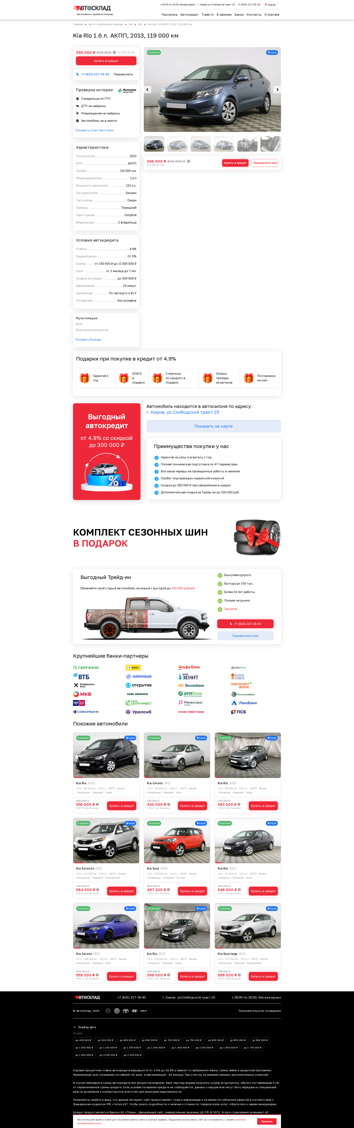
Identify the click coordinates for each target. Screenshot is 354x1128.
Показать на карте (214, 426)
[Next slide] (277, 89)
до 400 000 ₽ (83, 1040)
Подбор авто (84, 1027)
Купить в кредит (235, 162)
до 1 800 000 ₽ (84, 1054)
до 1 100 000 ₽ (108, 1047)
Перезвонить (123, 74)
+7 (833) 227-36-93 (249, 4)
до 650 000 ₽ (150, 1040)
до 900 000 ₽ (260, 1040)
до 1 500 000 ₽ (204, 1047)
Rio (140, 24)
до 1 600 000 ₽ (228, 1047)
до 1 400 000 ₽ (180, 1047)
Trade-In (208, 14)
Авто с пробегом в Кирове (105, 24)
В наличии (224, 14)
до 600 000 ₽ (128, 1040)
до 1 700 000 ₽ (252, 1047)
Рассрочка (169, 14)
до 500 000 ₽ (106, 1040)
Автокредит (189, 14)
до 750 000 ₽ (194, 1040)
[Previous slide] (147, 89)
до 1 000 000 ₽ (84, 1047)
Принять (267, 1121)
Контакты (254, 14)
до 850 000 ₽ (238, 1040)
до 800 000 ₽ (216, 1040)
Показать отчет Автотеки (94, 130)
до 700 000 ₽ (172, 1040)
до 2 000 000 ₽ (108, 1054)
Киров (271, 4)
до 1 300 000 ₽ (156, 1047)
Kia (131, 24)
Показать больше (88, 339)
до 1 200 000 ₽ (132, 1047)
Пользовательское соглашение (260, 1010)
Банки (239, 14)
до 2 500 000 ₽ (133, 1054)
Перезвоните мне (265, 162)
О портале (272, 14)
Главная (78, 24)
